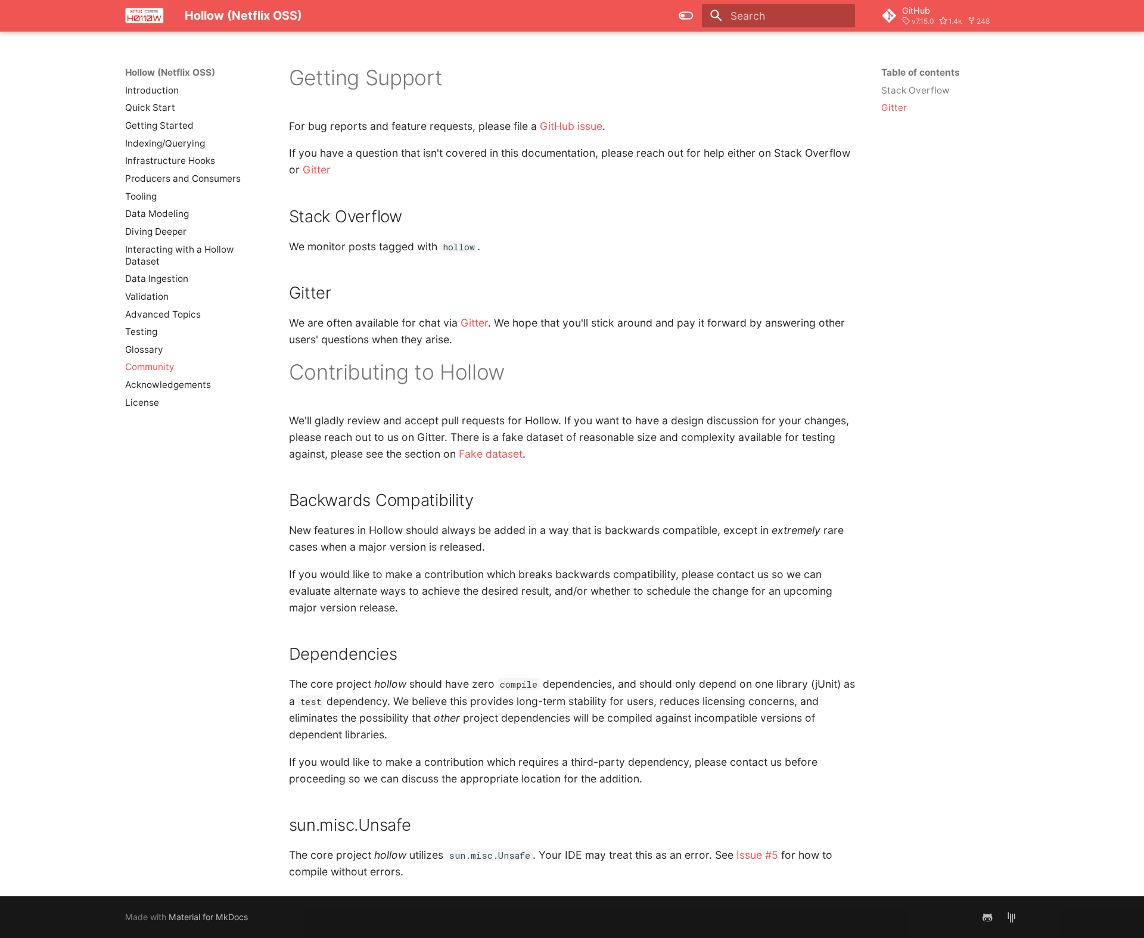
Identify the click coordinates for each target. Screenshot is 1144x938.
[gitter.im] (1011, 916)
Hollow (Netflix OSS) (170, 72)
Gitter (317, 169)
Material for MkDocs (208, 917)
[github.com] (987, 916)
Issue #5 (757, 855)
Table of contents (920, 72)
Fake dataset (491, 454)
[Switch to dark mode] (686, 15)
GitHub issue (571, 126)
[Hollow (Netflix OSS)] (144, 15)
